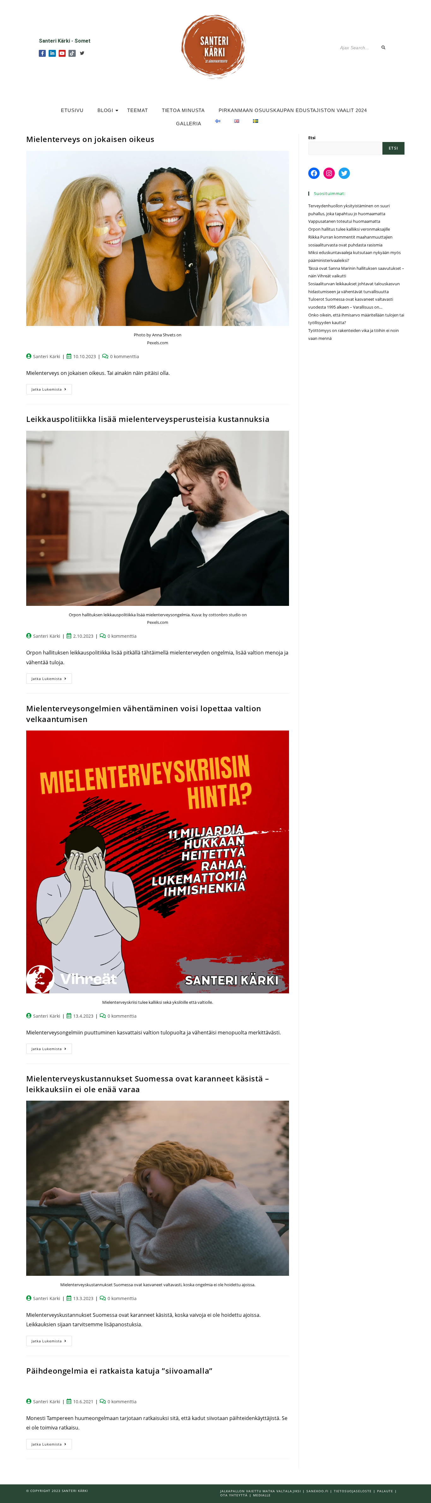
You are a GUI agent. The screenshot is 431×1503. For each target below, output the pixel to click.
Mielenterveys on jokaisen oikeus (90, 139)
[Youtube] (62, 53)
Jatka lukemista (52, 388)
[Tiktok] (71, 53)
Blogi (105, 110)
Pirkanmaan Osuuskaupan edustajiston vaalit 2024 (293, 110)
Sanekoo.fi (317, 1491)
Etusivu (72, 110)
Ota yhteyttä (234, 1495)
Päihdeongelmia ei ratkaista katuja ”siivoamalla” (119, 1370)
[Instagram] (329, 173)
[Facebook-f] (42, 53)
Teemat (137, 110)
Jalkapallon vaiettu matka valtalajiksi (260, 1491)
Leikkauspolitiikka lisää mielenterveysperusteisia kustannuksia (147, 419)
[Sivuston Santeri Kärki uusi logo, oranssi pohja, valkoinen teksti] (215, 46)
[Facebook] (314, 173)
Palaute (385, 1491)
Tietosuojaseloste (353, 1491)
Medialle (262, 1495)
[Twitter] (82, 53)
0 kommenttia (124, 356)
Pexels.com (157, 343)
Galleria (188, 123)
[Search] (384, 48)
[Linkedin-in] (52, 53)
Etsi (312, 137)
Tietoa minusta (183, 110)
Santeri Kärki (46, 356)
